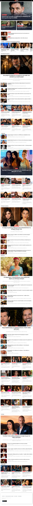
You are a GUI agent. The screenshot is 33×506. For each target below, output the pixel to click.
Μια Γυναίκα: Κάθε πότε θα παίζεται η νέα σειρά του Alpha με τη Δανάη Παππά (16, 199)
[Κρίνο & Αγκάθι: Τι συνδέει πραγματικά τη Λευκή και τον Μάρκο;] (16, 359)
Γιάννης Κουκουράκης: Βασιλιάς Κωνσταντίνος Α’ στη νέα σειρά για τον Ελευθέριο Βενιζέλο (18, 34)
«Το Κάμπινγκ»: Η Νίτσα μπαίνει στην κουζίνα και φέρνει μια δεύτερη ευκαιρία (16, 278)
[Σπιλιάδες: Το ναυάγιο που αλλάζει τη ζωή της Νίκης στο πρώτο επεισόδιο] (6, 108)
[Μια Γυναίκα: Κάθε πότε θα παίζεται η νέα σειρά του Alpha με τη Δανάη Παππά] (16, 195)
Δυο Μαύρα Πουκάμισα (5, 53)
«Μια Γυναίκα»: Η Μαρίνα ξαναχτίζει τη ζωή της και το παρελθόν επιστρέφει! (5, 199)
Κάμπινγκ (3, 255)
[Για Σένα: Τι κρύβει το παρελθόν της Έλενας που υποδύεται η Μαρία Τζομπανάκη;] (4, 450)
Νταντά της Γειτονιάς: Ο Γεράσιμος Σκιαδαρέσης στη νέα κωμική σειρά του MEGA (16, 17)
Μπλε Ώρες (3, 464)
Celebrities (3, 133)
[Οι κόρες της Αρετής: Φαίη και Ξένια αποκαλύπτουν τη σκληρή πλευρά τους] (24, 45)
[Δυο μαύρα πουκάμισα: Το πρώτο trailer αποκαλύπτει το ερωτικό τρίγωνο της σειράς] (4, 95)
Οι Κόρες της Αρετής (22, 51)
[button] (1, 0)
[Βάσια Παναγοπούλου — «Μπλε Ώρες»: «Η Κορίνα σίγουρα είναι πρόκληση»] (6, 482)
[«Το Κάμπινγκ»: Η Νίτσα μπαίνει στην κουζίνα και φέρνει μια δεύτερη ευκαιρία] (16, 266)
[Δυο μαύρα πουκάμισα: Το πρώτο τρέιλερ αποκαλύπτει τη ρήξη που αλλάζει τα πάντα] (4, 100)
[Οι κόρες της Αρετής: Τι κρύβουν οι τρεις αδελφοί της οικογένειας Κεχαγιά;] (4, 236)
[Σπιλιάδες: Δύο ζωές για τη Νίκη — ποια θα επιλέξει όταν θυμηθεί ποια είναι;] (16, 108)
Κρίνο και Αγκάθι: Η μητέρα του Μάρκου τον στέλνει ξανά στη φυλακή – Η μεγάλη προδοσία (27, 378)
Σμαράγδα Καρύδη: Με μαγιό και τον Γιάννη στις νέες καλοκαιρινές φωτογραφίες (19, 140)
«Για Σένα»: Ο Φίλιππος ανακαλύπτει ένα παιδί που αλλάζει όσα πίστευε (18, 459)
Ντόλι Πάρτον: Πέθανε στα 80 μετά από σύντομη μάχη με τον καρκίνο (17, 334)
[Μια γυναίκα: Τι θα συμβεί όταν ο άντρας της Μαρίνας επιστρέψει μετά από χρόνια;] (27, 181)
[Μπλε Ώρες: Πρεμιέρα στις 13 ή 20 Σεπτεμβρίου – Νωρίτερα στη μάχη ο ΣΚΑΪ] (16, 482)
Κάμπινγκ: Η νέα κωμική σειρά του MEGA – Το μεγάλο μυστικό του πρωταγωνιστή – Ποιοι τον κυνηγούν (19, 285)
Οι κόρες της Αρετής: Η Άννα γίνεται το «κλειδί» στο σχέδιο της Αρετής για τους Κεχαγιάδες (19, 245)
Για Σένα (2, 414)
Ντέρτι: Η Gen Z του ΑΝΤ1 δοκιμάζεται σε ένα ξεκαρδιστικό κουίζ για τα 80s (5, 406)
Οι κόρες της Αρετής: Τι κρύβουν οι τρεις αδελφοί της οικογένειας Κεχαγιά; (18, 234)
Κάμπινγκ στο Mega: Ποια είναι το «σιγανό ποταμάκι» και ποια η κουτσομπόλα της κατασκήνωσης (19, 301)
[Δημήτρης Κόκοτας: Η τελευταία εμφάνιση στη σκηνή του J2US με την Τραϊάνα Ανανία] (5, 45)
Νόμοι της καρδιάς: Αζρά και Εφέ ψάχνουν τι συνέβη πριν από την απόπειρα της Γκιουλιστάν (8, 27)
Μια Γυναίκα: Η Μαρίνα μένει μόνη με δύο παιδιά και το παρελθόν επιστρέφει (16, 185)
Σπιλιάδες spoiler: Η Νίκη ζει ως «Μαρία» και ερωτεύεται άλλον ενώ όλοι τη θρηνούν (16, 126)
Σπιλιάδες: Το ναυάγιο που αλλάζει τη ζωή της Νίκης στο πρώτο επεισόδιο (5, 112)
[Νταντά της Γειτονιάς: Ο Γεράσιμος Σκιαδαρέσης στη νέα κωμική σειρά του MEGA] (16, 11)
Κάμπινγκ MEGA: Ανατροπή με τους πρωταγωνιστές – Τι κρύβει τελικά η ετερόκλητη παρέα (18, 296)
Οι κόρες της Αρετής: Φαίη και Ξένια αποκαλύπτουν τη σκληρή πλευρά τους (24, 50)
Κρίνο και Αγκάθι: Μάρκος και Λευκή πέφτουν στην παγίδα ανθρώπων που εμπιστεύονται (27, 364)
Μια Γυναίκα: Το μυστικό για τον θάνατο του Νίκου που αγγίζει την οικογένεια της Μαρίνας (5, 185)
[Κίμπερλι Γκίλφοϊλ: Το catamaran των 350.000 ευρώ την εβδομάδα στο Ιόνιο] (4, 136)
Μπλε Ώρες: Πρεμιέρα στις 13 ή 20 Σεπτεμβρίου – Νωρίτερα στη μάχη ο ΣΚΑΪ (16, 487)
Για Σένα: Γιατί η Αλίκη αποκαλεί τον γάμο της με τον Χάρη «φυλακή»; (16, 436)
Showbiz (11, 51)
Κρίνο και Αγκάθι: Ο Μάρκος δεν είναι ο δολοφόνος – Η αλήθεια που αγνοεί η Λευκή (5, 364)
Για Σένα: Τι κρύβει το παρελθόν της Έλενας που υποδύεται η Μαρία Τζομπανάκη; (19, 448)
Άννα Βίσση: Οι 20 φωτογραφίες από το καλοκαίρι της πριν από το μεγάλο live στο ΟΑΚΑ (19, 340)
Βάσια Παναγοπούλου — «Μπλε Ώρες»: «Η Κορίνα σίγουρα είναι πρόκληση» (5, 486)
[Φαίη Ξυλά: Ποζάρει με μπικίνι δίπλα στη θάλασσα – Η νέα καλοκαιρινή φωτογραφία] (4, 347)
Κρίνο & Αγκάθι (4, 355)
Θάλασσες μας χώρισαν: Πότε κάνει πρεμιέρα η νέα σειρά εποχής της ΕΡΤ (24, 27)
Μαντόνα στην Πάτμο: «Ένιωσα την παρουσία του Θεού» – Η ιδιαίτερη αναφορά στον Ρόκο (19, 146)
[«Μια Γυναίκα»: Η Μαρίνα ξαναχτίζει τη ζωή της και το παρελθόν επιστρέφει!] (6, 195)
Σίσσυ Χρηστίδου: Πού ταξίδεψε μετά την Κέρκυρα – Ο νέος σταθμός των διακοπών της (18, 351)
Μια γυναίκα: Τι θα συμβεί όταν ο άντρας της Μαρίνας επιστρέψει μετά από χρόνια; (27, 185)
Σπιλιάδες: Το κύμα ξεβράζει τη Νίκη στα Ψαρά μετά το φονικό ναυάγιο (5, 126)
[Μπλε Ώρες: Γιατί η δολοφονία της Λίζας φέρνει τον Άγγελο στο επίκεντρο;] (27, 468)
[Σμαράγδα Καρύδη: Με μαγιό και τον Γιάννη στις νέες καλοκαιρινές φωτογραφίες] (4, 142)
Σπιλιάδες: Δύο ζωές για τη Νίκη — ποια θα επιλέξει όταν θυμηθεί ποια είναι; (16, 112)
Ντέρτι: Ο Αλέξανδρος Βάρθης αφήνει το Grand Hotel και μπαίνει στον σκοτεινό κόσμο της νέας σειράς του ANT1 (27, 407)
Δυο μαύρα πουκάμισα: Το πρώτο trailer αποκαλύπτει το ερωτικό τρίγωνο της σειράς (19, 94)
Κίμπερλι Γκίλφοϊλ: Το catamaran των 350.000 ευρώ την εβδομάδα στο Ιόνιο (18, 134)
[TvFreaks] (16, 0)
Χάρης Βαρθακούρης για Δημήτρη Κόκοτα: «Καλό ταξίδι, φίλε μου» (16, 328)
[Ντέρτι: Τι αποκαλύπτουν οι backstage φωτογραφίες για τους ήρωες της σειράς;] (16, 388)
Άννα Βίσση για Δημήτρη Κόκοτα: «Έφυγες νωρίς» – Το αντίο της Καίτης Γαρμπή (15, 50)
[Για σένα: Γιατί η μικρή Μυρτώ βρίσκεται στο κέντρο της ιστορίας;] (4, 445)
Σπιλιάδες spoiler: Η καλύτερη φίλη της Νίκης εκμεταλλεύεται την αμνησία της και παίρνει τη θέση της (27, 112)
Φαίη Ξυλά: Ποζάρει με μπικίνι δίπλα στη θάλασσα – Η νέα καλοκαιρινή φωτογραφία (18, 345)
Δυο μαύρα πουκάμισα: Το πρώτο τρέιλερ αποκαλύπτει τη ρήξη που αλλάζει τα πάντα (19, 99)
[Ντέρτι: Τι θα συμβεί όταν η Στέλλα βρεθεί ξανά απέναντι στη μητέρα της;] (6, 388)
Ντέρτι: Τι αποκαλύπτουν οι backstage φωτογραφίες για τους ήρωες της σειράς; (16, 392)
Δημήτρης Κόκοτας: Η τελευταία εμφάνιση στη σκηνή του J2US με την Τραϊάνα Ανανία (5, 50)
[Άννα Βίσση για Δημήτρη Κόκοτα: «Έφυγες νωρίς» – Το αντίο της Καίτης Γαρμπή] (15, 45)
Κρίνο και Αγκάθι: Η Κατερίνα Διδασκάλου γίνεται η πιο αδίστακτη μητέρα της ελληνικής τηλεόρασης (16, 378)
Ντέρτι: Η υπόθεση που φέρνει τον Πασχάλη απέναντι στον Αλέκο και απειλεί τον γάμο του (26, 393)
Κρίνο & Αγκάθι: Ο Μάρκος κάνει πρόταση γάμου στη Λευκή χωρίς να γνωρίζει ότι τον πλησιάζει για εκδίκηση (5, 378)
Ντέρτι (2, 384)
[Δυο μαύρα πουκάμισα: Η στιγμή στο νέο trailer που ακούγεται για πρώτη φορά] (16, 64)
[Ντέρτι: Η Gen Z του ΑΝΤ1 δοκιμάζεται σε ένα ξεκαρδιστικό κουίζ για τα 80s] (6, 402)
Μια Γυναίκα (3, 176)
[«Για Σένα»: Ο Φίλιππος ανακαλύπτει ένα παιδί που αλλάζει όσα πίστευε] (4, 461)
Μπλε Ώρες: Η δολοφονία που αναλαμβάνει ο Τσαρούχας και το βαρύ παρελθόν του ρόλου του (5, 473)
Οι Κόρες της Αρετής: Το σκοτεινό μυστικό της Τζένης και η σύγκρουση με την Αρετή (19, 240)
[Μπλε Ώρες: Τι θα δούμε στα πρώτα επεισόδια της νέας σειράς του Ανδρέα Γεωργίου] (16, 468)
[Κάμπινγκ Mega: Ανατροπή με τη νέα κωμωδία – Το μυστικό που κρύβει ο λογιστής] (4, 292)
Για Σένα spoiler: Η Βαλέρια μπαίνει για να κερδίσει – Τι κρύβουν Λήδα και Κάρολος (19, 454)
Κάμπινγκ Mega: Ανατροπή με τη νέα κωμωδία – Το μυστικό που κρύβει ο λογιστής (19, 290)
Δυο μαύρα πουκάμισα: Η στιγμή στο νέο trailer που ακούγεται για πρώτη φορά (16, 76)
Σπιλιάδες (3, 103)
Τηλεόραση (2, 51)
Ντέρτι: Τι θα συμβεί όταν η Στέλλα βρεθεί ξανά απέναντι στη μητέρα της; (5, 392)
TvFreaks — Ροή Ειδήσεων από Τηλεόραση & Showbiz (10, 41)
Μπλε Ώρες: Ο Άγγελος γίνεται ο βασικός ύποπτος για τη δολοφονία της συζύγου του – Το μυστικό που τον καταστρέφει (27, 487)
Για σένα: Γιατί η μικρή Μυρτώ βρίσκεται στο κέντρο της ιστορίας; (17, 443)
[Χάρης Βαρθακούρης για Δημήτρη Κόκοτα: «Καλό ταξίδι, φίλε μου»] (4, 38)
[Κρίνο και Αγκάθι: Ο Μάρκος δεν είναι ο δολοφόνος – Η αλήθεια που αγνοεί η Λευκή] (6, 359)
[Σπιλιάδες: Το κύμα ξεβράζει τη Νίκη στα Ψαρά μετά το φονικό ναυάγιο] (6, 122)
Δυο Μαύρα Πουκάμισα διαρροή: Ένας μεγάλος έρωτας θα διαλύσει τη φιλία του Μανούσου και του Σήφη (19, 89)
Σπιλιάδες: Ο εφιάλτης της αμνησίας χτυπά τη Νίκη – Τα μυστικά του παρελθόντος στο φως (27, 126)
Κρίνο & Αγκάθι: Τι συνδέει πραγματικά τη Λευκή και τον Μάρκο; (16, 363)
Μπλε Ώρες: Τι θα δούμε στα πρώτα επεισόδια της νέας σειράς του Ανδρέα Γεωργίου (16, 473)
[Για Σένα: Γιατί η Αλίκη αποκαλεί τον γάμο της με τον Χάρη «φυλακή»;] (16, 425)
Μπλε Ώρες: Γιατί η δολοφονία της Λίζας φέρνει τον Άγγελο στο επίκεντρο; (27, 472)
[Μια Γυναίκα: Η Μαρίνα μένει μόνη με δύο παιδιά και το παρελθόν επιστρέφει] (16, 181)
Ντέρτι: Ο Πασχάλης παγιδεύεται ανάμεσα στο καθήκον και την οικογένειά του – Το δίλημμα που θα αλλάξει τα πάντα (16, 407)
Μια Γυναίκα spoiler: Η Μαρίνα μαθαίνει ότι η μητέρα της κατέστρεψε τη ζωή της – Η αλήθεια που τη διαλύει (27, 199)
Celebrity (16, 168)
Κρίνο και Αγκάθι (3, 362)
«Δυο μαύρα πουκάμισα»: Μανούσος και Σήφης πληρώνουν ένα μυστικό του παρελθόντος (18, 83)
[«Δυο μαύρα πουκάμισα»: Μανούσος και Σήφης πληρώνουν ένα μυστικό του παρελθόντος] (4, 85)
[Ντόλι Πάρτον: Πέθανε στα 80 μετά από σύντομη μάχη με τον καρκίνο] (4, 336)
